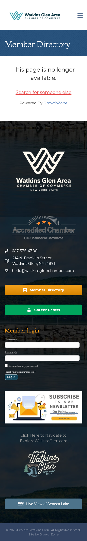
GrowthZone (55, 103)
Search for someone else (43, 92)
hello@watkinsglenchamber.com (43, 271)
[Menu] (80, 15)
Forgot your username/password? (20, 372)
